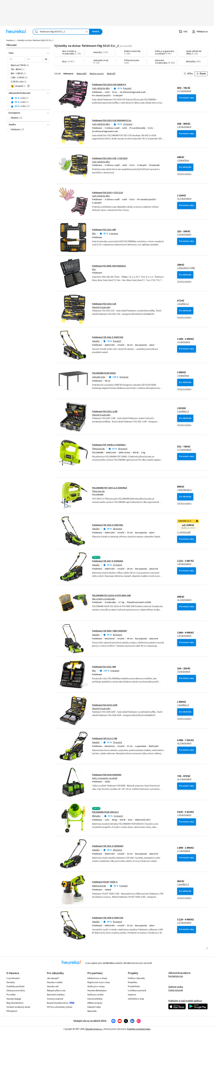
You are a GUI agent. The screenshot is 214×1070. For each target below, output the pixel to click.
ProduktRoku (134, 986)
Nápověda (92, 1011)
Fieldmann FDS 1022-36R (104, 229)
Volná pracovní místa (15, 990)
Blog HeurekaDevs (14, 1003)
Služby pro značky (95, 994)
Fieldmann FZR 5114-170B (104, 738)
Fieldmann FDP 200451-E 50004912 (109, 444)
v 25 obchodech (184, 127)
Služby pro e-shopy (96, 986)
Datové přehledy (94, 998)
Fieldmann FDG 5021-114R (104, 411)
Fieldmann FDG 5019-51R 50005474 (109, 84)
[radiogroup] (28, 102)
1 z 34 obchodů (184, 532)
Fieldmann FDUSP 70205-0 (104, 882)
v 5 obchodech (183, 342)
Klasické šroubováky (101, 307)
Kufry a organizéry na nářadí (104, 778)
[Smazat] (86, 32)
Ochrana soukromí (55, 998)
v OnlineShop (183, 160)
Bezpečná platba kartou (58, 1003)
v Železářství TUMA (186, 268)
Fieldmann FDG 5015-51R (104, 303)
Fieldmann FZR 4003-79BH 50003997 (109, 630)
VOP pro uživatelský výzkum (59, 1007)
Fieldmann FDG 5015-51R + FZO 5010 (109, 158)
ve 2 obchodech (184, 198)
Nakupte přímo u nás (56, 990)
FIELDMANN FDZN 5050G (104, 373)
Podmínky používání (15, 986)
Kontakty (10, 982)
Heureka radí (52, 986)
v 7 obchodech (183, 851)
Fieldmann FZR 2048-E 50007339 (107, 917)
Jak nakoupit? (53, 978)
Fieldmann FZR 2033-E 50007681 (107, 525)
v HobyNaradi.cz (184, 490)
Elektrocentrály (99, 885)
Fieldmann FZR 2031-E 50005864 (107, 846)
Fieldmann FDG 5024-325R (104, 705)
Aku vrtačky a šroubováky (103, 599)
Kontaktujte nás (175, 976)
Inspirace (132, 994)
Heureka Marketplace (97, 990)
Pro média (10, 994)
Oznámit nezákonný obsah (18, 1007)
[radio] (9, 98)
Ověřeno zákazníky (136, 978)
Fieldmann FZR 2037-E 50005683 (107, 561)
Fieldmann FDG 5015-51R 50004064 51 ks (111, 120)
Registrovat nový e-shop (98, 982)
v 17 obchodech (184, 91)
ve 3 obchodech (184, 743)
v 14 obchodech (184, 815)
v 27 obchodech (184, 922)
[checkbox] (9, 65)
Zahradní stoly (98, 377)
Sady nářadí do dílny (101, 88)
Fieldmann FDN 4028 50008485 (106, 774)
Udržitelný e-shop (136, 998)
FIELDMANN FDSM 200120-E (105, 812)
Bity (94, 233)
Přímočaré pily (98, 448)
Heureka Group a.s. (93, 1029)
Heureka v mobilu (54, 982)
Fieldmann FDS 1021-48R (104, 666)
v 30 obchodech (184, 564)
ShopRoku (132, 982)
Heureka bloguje (13, 998)
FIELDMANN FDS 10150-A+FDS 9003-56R (111, 595)
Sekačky (96, 341)
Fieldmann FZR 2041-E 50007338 (107, 337)
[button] (16, 59)
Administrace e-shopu (97, 978)
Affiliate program (94, 1003)
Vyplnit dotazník (175, 990)
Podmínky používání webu (138, 1029)
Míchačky (96, 816)
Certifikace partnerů (137, 990)
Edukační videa (94, 1007)
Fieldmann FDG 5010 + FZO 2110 (107, 192)
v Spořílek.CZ (183, 304)
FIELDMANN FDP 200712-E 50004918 (109, 487)
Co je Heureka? (13, 978)
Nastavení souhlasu (56, 994)
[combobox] (61, 32)
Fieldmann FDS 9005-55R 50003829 (109, 266)
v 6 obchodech (183, 671)
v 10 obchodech (184, 234)
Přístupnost (11, 1011)
